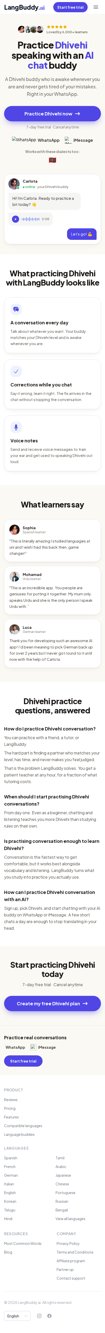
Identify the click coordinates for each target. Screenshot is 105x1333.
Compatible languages (23, 1125)
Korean (10, 1201)
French (10, 1166)
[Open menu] (96, 7)
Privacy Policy (68, 1243)
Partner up (65, 1269)
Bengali (62, 1210)
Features (11, 1117)
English (10, 1192)
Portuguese (65, 1192)
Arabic (61, 1166)
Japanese (63, 1175)
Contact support (71, 1278)
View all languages (70, 1218)
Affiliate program (71, 1260)
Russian (62, 1201)
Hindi (8, 1218)
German (11, 1175)
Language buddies (19, 1134)
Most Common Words (23, 1243)
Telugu (9, 1210)
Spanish (10, 1157)
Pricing (10, 1108)
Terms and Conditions (75, 1252)
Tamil (60, 1157)
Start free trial (70, 7)
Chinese (62, 1184)
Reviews (11, 1099)
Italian (9, 1184)
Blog (8, 1252)
